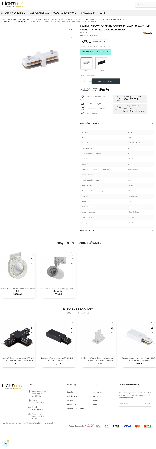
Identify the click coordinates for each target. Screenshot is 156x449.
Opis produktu (87, 230)
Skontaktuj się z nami (75, 408)
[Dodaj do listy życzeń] (70, 30)
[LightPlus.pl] (110, 425)
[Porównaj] (70, 38)
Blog (95, 404)
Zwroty (70, 400)
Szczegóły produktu (89, 123)
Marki (95, 400)
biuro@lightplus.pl (38, 410)
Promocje (97, 396)
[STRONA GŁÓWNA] (2, 12)
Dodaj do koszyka (107, 81)
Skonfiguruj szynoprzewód (96, 52)
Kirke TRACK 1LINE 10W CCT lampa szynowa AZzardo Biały (57, 290)
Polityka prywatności (75, 396)
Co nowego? (98, 392)
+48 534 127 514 (38, 403)
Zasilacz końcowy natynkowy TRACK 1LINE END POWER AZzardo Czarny (58, 359)
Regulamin (71, 392)
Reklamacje (71, 404)
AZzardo (89, 33)
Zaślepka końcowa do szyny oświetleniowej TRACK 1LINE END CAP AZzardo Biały (98, 359)
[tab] (117, 123)
